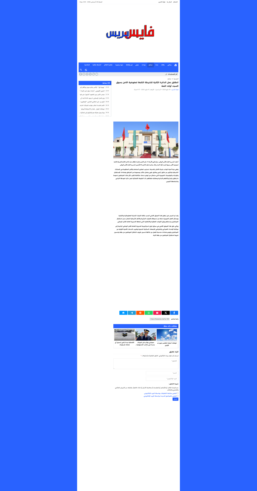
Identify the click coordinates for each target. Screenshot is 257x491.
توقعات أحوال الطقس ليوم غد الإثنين (167, 344)
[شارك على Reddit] (140, 313)
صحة (156, 65)
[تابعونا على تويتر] (90, 74)
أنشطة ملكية (97, 65)
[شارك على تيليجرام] (131, 313)
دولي (137, 65)
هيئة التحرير (162, 2)
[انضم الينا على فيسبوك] (80, 74)
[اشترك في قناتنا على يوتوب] (96, 74)
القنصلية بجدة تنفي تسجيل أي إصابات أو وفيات (124, 343)
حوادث (144, 65)
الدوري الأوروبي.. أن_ (161, 74)
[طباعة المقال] (123, 313)
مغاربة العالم (108, 65)
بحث (81, 69)
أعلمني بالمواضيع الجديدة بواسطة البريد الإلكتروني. (160, 396)
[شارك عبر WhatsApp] (148, 313)
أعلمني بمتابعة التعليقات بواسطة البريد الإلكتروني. (160, 393)
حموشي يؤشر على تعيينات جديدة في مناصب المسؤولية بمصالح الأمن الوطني (146, 344)
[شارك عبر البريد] (157, 313)
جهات (163, 65)
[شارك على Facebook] (174, 313)
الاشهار (175, 2)
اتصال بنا (169, 2)
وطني (169, 65)
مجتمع (150, 65)
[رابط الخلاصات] (93, 74)
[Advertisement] (145, 106)
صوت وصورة (119, 65)
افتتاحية (87, 65)
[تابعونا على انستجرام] (86, 74)
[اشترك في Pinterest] (83, 74)
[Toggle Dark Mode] (86, 69)
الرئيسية (175, 65)
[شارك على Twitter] (165, 313)
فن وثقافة (129, 65)
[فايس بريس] (128, 33)
